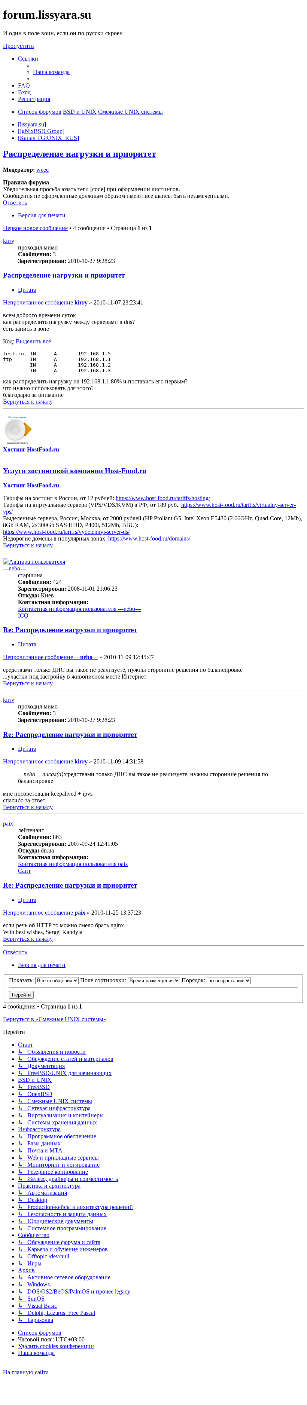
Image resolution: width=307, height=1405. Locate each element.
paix (8, 823)
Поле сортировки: (104, 980)
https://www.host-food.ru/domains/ (149, 538)
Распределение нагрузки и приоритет (79, 154)
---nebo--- (14, 568)
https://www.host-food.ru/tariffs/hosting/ (163, 498)
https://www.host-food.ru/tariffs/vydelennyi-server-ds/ (66, 532)
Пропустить (18, 46)
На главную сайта (26, 1372)
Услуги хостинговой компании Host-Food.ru (74, 471)
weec (42, 169)
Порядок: (194, 980)
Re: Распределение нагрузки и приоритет (70, 630)
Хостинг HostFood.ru (31, 449)
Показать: (22, 980)
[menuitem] (51, 72)
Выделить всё (33, 341)
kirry (8, 241)
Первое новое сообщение (35, 228)
